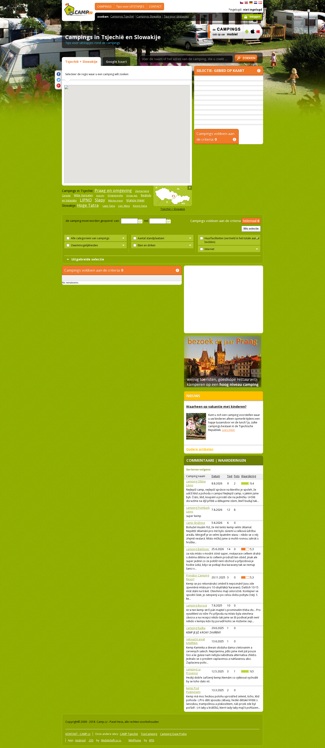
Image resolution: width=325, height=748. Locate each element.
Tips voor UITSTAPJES (130, 6)
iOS (90, 740)
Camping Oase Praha (173, 734)
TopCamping (149, 734)
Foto (237, 476)
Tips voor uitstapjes (176, 16)
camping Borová (196, 605)
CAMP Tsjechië (129, 734)
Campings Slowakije (148, 16)
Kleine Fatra (140, 205)
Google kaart (116, 61)
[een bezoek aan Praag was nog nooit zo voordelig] (222, 386)
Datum (216, 476)
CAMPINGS (104, 6)
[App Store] (252, 41)
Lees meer (228, 430)
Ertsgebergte (115, 195)
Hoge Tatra (88, 205)
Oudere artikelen (199, 449)
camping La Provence (193, 671)
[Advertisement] (279, 133)
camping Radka (195, 628)
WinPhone (134, 740)
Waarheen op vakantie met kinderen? (216, 406)
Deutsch (251, 2)
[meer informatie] (223, 41)
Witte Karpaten (83, 195)
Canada (66, 195)
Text (229, 476)
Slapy (100, 200)
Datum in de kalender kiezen (140, 221)
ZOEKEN (249, 58)
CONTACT (155, 6)
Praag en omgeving (113, 190)
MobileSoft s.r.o (111, 740)
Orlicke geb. (131, 195)
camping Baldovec (197, 549)
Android (80, 740)
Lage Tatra (109, 205)
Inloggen (255, 16)
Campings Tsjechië (122, 16)
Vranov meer (135, 200)
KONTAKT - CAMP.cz (77, 734)
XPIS (151, 740)
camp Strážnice (195, 523)
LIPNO (86, 200)
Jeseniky (100, 195)
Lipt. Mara (124, 205)
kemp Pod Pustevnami (193, 690)
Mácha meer (115, 200)
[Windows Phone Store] (260, 41)
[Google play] (246, 41)
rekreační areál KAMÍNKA (195, 641)
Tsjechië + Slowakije (81, 61)
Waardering (248, 476)
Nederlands (255, 2)
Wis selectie (251, 228)
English (246, 2)
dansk (260, 2)
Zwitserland (142, 191)
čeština (241, 2)
